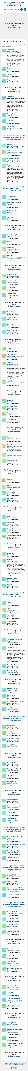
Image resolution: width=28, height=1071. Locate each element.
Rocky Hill (10, 955)
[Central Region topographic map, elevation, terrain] (4, 1038)
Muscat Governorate (16, 350)
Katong (9, 602)
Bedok (9, 516)
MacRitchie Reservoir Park (16, 844)
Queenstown (11, 621)
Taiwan (9, 243)
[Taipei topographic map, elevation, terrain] (4, 242)
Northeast (15, 332)
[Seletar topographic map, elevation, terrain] (4, 586)
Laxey (9, 608)
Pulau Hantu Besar (13, 738)
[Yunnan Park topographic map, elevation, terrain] (4, 963)
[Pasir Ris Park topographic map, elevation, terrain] (4, 493)
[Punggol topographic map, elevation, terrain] (4, 530)
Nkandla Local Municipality (13, 449)
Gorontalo (15, 146)
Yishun (9, 311)
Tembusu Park (12, 211)
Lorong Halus (11, 1023)
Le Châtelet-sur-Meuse (13, 357)
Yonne (12, 154)
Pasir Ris (10, 217)
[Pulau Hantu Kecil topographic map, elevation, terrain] (4, 895)
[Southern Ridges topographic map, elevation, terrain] (4, 579)
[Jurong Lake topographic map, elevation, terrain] (4, 746)
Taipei (9, 241)
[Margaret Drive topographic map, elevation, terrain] (4, 408)
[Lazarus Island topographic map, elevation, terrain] (4, 858)
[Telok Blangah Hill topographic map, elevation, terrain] (4, 852)
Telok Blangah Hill (13, 851)
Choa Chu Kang (12, 671)
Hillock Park (11, 812)
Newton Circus (12, 881)
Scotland (18, 249)
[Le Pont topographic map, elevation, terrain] (4, 455)
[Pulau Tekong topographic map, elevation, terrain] (4, 764)
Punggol (10, 529)
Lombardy (12, 438)
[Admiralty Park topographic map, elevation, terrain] (4, 913)
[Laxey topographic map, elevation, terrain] (4, 610)
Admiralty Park (12, 912)
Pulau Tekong (11, 762)
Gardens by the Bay (13, 806)
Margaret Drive (12, 406)
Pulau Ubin (10, 120)
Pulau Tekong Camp (13, 998)
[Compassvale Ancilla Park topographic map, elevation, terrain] (4, 889)
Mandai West (11, 725)
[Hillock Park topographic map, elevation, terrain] (4, 813)
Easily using (14, 137)
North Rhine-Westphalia (19, 257)
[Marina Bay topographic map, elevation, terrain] (4, 616)
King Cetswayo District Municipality (16, 447)
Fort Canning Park (13, 647)
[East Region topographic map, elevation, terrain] (4, 696)
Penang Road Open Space (15, 769)
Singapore (10, 49)
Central (15, 160)
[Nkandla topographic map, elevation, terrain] (4, 447)
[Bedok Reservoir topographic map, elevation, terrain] (4, 332)
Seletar (9, 584)
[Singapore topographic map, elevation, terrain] (4, 57)
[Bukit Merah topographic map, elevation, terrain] (4, 666)
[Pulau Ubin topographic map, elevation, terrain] (4, 121)
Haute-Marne (20, 356)
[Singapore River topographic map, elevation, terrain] (4, 319)
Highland (9, 250)
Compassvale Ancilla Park (15, 888)
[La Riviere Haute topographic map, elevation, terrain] (4, 153)
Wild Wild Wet (11, 819)
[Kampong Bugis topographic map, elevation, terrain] (4, 690)
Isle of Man (9, 610)
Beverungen (17, 258)
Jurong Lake (11, 745)
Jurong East (23, 933)
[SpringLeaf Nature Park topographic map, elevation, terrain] (4, 703)
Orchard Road (11, 287)
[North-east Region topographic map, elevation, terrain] (4, 282)
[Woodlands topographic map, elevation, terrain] (4, 524)
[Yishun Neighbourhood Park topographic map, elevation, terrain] (4, 839)
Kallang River (11, 782)
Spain (8, 128)
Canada (9, 481)
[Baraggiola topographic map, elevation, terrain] (4, 439)
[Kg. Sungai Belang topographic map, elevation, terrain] (4, 1006)
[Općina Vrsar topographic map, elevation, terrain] (4, 295)
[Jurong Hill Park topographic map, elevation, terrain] (4, 919)
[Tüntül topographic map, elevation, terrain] (4, 487)
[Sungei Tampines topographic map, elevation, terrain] (4, 926)
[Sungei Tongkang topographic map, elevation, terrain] (4, 160)
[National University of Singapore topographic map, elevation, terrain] (4, 641)
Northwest (15, 913)
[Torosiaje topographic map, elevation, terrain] (4, 146)
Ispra (22, 438)
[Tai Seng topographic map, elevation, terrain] (4, 554)
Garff (14, 610)
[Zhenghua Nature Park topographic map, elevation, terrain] (4, 969)
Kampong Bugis (12, 689)
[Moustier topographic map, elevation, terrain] (4, 383)
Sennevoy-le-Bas (19, 154)
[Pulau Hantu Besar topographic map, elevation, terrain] (4, 740)
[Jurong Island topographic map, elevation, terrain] (4, 115)
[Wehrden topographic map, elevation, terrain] (4, 258)
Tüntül (9, 486)
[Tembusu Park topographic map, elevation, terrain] (4, 212)
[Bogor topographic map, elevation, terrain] (4, 173)
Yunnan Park (11, 962)
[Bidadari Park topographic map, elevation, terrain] (4, 876)
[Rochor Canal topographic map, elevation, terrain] (4, 420)
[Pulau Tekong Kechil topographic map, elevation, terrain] (4, 236)
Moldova (9, 414)
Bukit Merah (11, 664)
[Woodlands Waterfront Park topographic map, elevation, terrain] (4, 1031)
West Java (15, 166)
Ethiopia (9, 276)
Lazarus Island (12, 857)
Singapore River (12, 318)
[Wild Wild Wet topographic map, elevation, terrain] (4, 820)
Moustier (10, 381)
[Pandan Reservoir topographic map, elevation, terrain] (4, 932)
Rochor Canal (11, 419)
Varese (18, 438)
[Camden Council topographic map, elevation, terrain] (4, 462)
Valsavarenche (21, 455)
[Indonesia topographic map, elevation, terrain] (4, 103)
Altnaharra (10, 248)
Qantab (9, 348)
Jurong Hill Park (12, 918)
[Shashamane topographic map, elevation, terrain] (4, 276)
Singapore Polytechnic (14, 535)
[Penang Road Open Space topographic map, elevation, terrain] (4, 770)
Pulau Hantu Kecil (13, 894)
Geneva (9, 362)
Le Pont (9, 454)
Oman (8, 350)
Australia (9, 462)
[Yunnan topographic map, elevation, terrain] (4, 567)
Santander (10, 400)
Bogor (9, 165)
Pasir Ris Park (11, 492)
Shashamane (11, 274)
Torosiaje (10, 144)
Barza (8, 440)
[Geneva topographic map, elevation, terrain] (4, 370)
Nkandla (10, 445)
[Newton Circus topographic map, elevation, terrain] (4, 883)
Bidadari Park (11, 875)
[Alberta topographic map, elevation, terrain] (4, 480)
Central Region (12, 1037)
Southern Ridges (12, 578)
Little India (10, 775)
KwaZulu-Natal (18, 446)
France (9, 152)
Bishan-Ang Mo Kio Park (15, 1044)
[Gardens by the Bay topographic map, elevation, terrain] (4, 807)
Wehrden (10, 255)
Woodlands (10, 522)
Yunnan (9, 559)
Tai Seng (10, 553)
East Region (11, 695)
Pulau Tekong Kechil (13, 235)
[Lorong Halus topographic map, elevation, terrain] (4, 1024)
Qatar (9, 74)
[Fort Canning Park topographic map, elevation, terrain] (4, 654)
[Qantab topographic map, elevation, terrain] (4, 349)
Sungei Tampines (12, 925)
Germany (9, 257)
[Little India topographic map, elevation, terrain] (4, 776)
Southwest (16, 920)
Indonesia (10, 97)
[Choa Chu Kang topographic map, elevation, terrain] (4, 672)
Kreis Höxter (10, 258)
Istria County (15, 295)
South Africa (10, 446)
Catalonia (13, 128)
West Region (11, 708)
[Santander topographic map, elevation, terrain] (4, 401)
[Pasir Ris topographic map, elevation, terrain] (4, 218)
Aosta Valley (13, 455)
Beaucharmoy (11, 355)
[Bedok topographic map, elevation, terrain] (4, 517)
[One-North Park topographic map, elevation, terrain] (4, 987)
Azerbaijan (9, 487)
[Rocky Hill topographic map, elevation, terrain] (4, 956)
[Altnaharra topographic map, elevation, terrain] (4, 250)
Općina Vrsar (11, 294)
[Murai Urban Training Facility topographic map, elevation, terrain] (4, 205)
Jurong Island (11, 114)
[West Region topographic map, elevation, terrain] (4, 709)
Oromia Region (15, 276)
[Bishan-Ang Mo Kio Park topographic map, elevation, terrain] (4, 1045)
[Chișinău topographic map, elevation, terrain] (4, 414)
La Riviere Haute (12, 151)
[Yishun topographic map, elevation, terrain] (4, 313)
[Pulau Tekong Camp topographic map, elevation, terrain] (4, 1000)
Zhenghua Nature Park (14, 968)
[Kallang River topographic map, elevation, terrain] (4, 783)
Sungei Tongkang (13, 158)
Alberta (9, 479)
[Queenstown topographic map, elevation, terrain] (4, 623)
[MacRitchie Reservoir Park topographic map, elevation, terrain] (4, 846)
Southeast (15, 51)
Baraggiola (10, 437)
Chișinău (10, 413)
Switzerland (10, 364)
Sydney (9, 463)
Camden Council (12, 460)
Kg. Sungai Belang (13, 1005)
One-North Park (12, 986)
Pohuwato (21, 146)
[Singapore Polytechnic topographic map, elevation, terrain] (4, 537)
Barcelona (10, 127)
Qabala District (17, 487)
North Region (11, 732)
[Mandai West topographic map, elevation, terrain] (4, 727)
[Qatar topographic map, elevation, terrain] (4, 75)
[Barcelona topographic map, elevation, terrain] (4, 128)
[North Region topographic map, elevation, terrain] (4, 733)
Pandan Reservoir (13, 931)
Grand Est (14, 356)
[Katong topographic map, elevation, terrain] (4, 603)
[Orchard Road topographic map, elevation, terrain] (4, 288)
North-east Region (13, 281)
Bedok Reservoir (12, 330)
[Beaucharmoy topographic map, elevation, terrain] (4, 357)
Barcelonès (19, 128)
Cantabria (13, 401)
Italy (8, 438)
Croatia (9, 295)
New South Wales (16, 462)
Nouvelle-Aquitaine (16, 382)
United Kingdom (11, 249)
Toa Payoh (10, 324)
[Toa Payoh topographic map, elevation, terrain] (4, 325)
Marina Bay (10, 615)
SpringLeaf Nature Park (15, 701)
